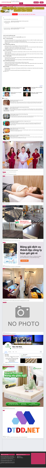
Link (7, 71)
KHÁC (3, 410)
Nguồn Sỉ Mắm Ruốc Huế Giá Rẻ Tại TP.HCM (17, 128)
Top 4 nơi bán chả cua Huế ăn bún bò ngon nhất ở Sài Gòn (19, 107)
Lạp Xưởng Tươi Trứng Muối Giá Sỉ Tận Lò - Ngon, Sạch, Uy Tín (20, 121)
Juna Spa (4, 268)
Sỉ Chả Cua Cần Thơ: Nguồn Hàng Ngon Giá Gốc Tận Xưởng (20, 135)
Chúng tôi (19, 456)
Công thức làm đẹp (21, 8)
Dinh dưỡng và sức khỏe (30, 8)
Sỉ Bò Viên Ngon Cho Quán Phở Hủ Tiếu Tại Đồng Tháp (19, 114)
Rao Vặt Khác (29, 10)
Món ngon (24, 10)
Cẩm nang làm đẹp (18, 10)
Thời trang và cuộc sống (40, 8)
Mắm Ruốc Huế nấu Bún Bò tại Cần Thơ (16, 100)
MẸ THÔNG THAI (4, 302)
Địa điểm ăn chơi (5, 8)
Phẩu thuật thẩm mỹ (13, 8)
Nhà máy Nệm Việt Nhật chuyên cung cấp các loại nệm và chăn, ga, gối (8, 335)
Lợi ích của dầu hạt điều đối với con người (18, 28)
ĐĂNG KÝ (41, 2)
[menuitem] (41, 2)
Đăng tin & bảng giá (20, 457)
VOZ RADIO (4, 242)
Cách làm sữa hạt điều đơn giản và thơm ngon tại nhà (19, 21)
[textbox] (17, 1)
